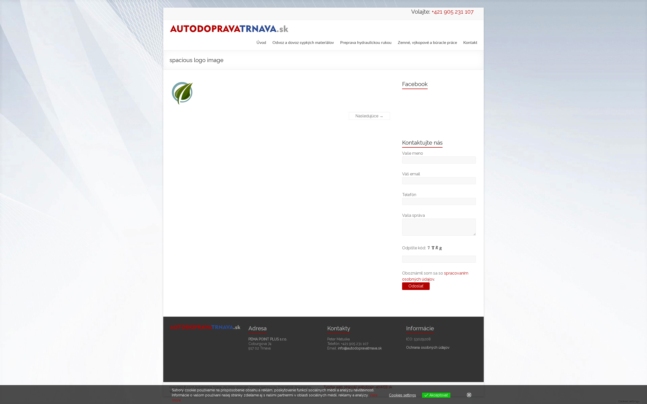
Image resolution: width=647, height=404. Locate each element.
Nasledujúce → (369, 116)
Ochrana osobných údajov (427, 347)
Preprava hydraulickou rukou (365, 43)
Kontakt (470, 43)
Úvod (261, 43)
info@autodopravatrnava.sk (360, 348)
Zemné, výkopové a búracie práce (427, 43)
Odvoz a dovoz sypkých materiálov (303, 43)
